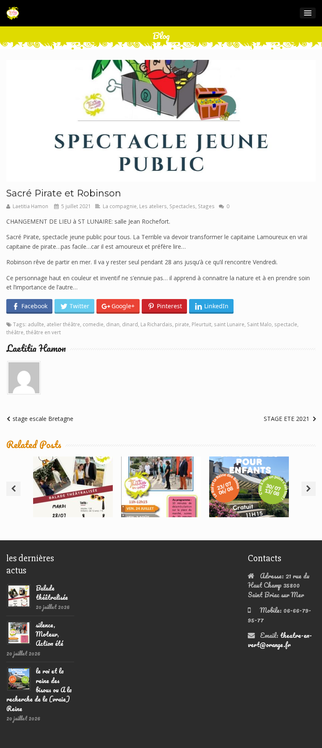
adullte (36, 324)
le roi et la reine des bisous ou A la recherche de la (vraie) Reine (249, 485)
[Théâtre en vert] (12, 13)
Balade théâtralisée (72, 477)
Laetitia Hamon (30, 206)
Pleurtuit (201, 324)
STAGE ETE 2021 (286, 419)
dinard (130, 324)
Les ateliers (153, 206)
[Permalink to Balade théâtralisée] (19, 595)
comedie (93, 324)
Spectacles (182, 206)
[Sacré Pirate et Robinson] (161, 121)
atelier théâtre (63, 324)
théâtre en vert (43, 332)
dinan (112, 324)
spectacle (285, 324)
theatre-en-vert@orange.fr (280, 640)
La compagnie (120, 206)
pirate (182, 324)
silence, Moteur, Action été (161, 477)
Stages (206, 206)
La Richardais (156, 324)
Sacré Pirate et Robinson (63, 193)
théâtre (14, 332)
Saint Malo (259, 324)
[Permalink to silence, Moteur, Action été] (19, 632)
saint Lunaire (229, 324)
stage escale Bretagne (43, 419)
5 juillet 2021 (76, 206)
